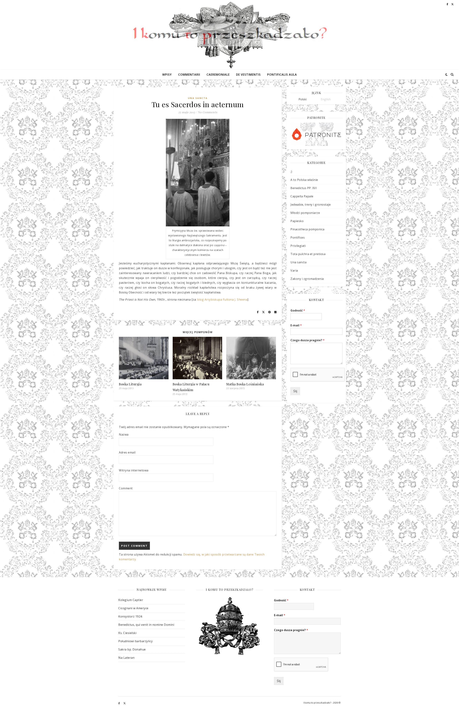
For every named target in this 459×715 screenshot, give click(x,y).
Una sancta (198, 98)
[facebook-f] (119, 703)
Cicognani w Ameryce (133, 608)
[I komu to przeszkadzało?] (229, 35)
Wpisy (167, 75)
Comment (126, 488)
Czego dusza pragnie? (307, 340)
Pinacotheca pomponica (307, 229)
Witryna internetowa (133, 470)
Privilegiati (298, 246)
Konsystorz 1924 (130, 616)
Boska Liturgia (130, 384)
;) (291, 172)
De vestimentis (248, 75)
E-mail (296, 325)
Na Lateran (126, 658)
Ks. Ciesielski (127, 633)
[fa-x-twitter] (124, 703)
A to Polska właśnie (304, 180)
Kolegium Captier (130, 600)
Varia (294, 270)
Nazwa (124, 434)
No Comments (207, 112)
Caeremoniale (218, 75)
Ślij (295, 391)
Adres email (127, 452)
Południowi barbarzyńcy (135, 641)
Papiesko (297, 221)
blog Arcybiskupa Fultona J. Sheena (222, 299)
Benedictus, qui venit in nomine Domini (146, 625)
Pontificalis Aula (282, 75)
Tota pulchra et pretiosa (307, 254)
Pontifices (297, 237)
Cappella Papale (301, 196)
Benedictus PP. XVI (303, 188)
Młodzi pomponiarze (305, 213)
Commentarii (189, 75)
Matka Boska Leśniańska (245, 384)
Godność (297, 310)
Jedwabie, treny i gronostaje (310, 204)
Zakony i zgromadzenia (307, 279)
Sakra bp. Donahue (132, 649)
